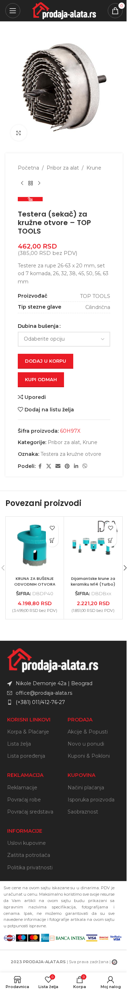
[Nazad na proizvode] (30, 183)
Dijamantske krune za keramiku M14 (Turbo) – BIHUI (93, 584)
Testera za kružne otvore (71, 454)
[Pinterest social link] (67, 466)
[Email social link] (58, 466)
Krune (93, 168)
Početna (28, 168)
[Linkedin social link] (76, 466)
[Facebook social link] (40, 466)
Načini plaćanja (86, 787)
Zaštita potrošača (28, 855)
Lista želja (19, 744)
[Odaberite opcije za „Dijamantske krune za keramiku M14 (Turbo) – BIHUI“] (110, 540)
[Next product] (39, 183)
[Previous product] (22, 183)
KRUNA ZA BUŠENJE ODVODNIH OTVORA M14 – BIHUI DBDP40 (34, 584)
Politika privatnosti (30, 867)
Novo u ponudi (86, 744)
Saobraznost (83, 812)
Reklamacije (22, 787)
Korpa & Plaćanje (28, 732)
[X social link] (48, 466)
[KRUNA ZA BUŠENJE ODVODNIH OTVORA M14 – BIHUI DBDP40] (34, 545)
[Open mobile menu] (13, 11)
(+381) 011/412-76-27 (40, 702)
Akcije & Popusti (88, 732)
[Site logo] (64, 10)
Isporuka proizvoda (91, 799)
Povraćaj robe (24, 799)
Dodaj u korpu (45, 361)
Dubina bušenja (38, 326)
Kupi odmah (41, 379)
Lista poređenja (26, 756)
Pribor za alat (63, 168)
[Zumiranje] (19, 133)
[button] (52, 540)
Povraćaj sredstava (30, 812)
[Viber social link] (85, 466)
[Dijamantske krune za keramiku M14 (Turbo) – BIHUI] (93, 545)
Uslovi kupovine (26, 843)
